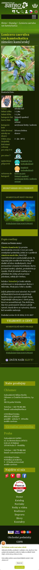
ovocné (18, 181)
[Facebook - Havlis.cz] (24, 477)
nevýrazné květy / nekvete (26, 179)
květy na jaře (20, 173)
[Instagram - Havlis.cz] (18, 477)
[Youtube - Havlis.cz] (13, 477)
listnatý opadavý (22, 176)
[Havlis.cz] (14, 5)
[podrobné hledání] (13, 11)
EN (35, 11)
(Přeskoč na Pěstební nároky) (11, 243)
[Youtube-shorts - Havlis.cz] (7, 477)
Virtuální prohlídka (19, 426)
